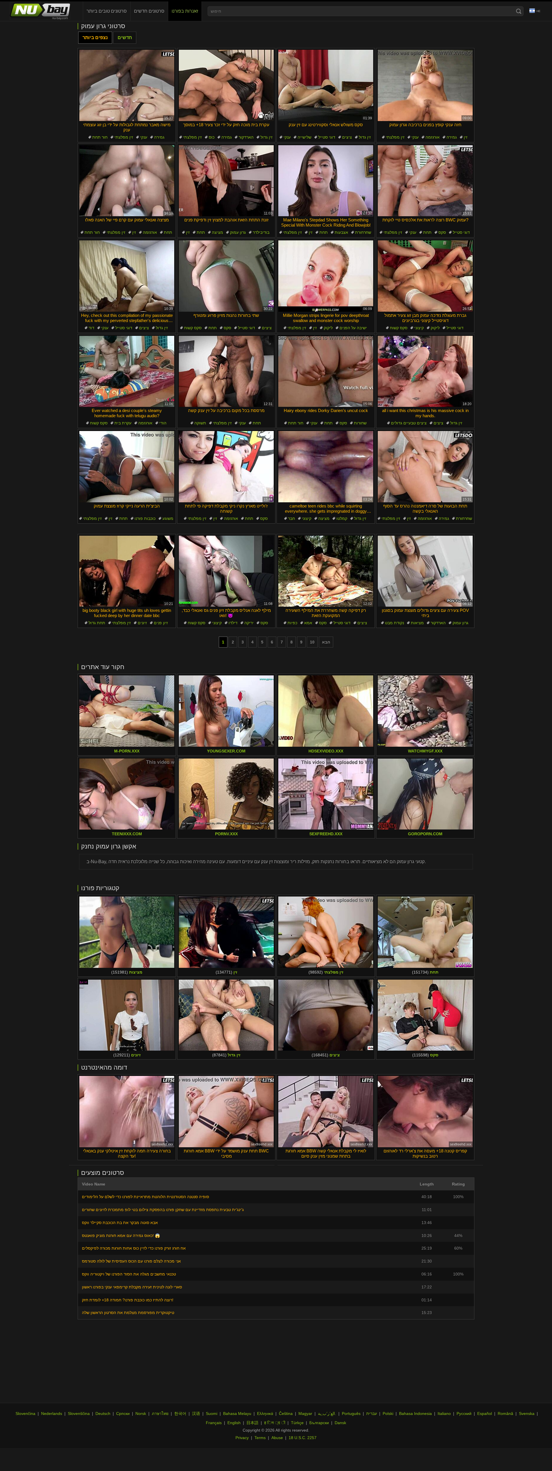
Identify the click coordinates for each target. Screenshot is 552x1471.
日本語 (252, 1422)
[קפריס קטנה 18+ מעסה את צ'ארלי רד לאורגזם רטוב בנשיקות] (425, 1111)
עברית (371, 1413)
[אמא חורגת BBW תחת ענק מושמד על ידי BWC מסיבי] (226, 1111)
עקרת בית (122, 423)
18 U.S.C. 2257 (303, 1437)
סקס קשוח (193, 327)
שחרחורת (363, 232)
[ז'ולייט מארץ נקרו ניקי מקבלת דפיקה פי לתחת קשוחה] (226, 466)
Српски (123, 1413)
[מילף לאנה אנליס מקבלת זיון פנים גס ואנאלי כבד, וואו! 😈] (226, 571)
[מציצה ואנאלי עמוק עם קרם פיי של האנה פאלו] (126, 181)
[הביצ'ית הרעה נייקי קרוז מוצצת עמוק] (126, 466)
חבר (291, 518)
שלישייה (304, 137)
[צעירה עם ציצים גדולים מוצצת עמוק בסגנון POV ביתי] (425, 571)
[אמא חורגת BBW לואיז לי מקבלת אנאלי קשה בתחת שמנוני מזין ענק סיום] (325, 1111)
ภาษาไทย (160, 1413)
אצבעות (341, 232)
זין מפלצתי (123, 137)
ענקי (143, 137)
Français (214, 1422)
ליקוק (328, 327)
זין (465, 137)
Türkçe (297, 1422)
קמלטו (341, 518)
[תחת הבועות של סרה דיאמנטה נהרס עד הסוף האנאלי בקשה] (425, 466)
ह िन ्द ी (274, 1422)
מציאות (417, 622)
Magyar (305, 1413)
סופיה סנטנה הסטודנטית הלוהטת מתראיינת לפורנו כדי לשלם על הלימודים (145, 1196)
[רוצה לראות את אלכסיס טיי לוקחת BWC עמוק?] (425, 181)
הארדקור (246, 137)
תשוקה (200, 423)
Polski (388, 1413)
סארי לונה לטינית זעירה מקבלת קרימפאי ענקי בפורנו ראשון (132, 1287)
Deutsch (102, 1413)
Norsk (140, 1413)
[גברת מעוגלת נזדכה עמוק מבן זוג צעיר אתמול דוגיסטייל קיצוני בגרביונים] (425, 276)
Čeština (286, 1413)
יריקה (249, 622)
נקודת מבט (394, 622)
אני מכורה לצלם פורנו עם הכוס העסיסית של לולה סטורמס (131, 1261)
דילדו (233, 622)
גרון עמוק (238, 232)
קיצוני (419, 327)
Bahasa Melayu (237, 1413)
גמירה (159, 137)
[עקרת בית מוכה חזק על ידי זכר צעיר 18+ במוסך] (226, 85)
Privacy (242, 1437)
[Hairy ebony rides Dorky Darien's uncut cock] (325, 371)
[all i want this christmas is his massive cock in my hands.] (425, 371)
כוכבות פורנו (145, 518)
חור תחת (100, 137)
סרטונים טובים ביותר (107, 11)
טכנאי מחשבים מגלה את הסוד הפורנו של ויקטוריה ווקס (129, 1274)
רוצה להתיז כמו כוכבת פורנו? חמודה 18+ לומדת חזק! (127, 1300)
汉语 (196, 1413)
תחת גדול (97, 622)
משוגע (167, 518)
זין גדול (266, 137)
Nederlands (51, 1413)
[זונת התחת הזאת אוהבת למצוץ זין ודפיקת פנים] (226, 181)
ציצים (347, 137)
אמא (308, 622)
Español (484, 1413)
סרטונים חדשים (149, 11)
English (234, 1422)
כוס (211, 137)
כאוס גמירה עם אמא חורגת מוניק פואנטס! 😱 (121, 1235)
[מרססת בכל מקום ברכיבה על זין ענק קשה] (226, 371)
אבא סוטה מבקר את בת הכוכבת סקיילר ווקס (120, 1222)
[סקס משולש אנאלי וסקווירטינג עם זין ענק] (325, 85)
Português (351, 1413)
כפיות (292, 622)
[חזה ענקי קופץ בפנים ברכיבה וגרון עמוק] (425, 85)
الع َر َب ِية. (327, 1413)
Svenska (526, 1413)
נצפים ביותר (95, 37)
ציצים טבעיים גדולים (409, 423)
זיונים (142, 622)
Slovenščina (79, 1413)
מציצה (217, 232)
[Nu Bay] (40, 11)
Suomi (211, 1413)
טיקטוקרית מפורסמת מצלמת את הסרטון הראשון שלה (128, 1312)
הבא (326, 642)
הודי (162, 423)
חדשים (125, 37)
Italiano (444, 1413)
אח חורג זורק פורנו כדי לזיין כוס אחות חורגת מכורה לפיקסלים (134, 1248)
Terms (260, 1437)
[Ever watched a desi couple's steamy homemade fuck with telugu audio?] (126, 371)
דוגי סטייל (326, 137)
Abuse (277, 1437)
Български (319, 1422)
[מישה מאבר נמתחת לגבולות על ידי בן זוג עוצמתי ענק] (126, 85)
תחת (168, 232)
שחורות (360, 423)
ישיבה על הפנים (353, 327)
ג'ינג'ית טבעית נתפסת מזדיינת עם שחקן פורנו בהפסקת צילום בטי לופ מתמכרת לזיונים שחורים (163, 1209)
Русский (464, 1413)
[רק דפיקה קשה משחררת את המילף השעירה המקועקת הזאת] (325, 571)
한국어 (180, 1413)
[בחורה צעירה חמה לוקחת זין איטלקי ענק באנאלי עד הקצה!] (126, 1111)
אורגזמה (432, 137)
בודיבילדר (261, 232)
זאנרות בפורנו (185, 11)
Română (505, 1413)
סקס (442, 232)
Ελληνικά (265, 1413)
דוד (91, 327)
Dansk (340, 1422)
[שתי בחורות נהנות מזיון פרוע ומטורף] (226, 276)
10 (312, 642)
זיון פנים (161, 622)
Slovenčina (25, 1413)
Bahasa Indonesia (415, 1413)
